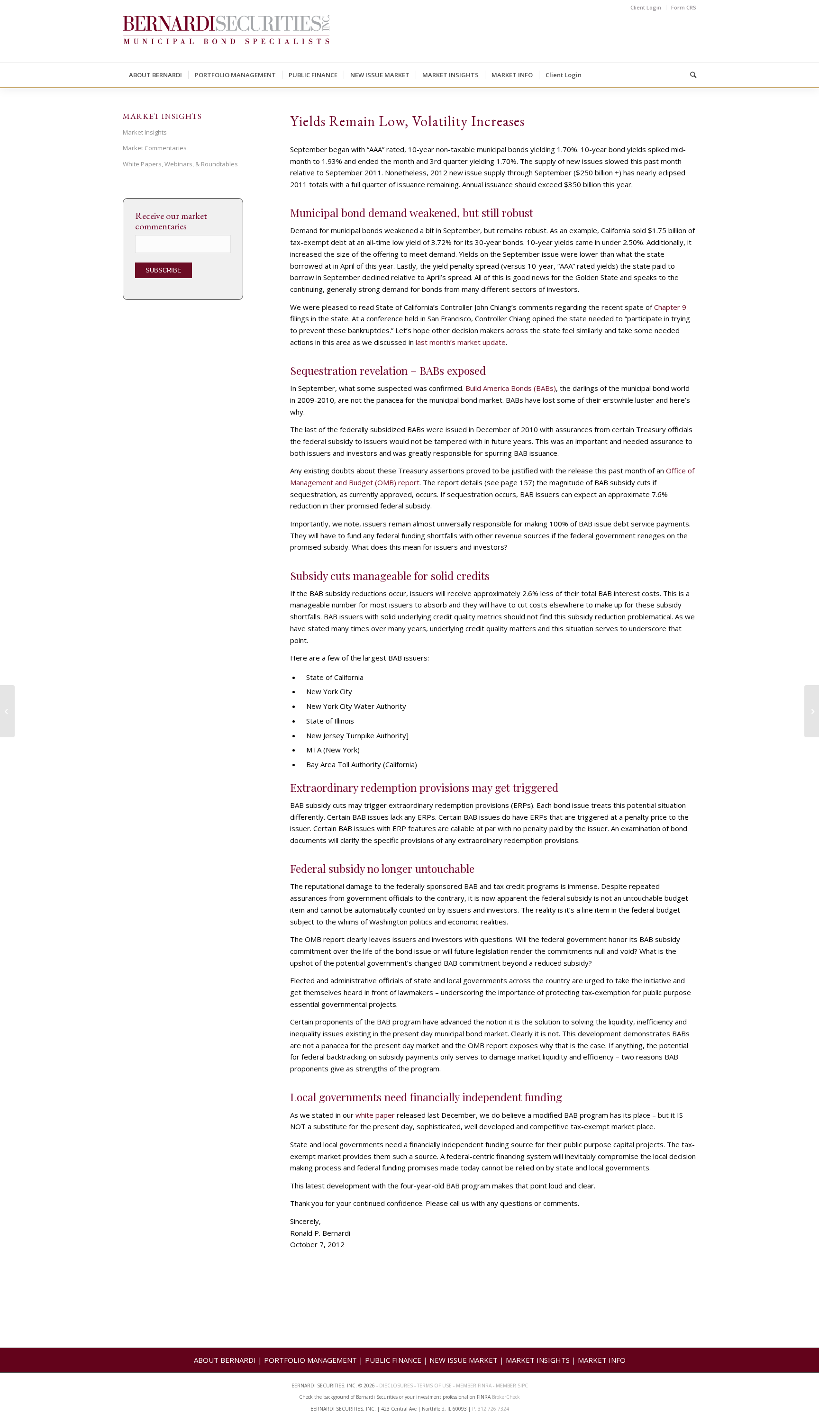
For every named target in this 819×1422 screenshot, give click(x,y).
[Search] (690, 75)
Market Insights (145, 132)
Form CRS (683, 7)
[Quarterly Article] (7, 711)
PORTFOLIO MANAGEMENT (310, 1360)
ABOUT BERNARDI (225, 1360)
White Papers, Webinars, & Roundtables (180, 164)
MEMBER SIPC (512, 1385)
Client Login (645, 7)
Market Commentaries (155, 148)
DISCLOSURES (396, 1385)
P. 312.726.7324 (490, 1408)
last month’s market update (461, 342)
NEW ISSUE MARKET (463, 1360)
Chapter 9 (670, 307)
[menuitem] (646, 7)
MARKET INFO (602, 1360)
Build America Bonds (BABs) (510, 388)
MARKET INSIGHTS (538, 1360)
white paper (375, 1115)
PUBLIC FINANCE (393, 1360)
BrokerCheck (506, 1397)
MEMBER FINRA (474, 1385)
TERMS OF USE (434, 1385)
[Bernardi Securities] (226, 39)
